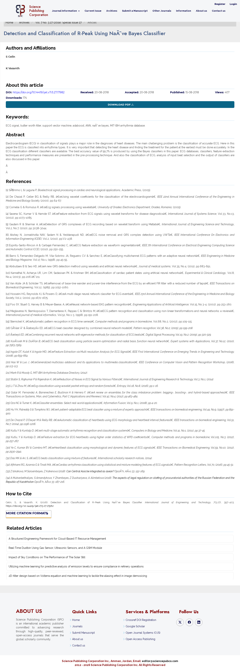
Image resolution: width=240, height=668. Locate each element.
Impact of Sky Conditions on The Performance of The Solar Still (47, 557)
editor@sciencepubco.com (160, 661)
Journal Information (64, 10)
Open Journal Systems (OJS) (143, 632)
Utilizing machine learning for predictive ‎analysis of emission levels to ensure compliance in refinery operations (76, 566)
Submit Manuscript (83, 632)
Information (183, 10)
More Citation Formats (27, 513)
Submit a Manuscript (135, 10)
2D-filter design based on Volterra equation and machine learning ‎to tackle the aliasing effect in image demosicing (78, 575)
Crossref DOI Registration (141, 620)
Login (233, 3)
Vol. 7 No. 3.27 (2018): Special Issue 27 (58, 22)
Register (219, 3)
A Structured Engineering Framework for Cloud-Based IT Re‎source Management (57, 538)
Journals (77, 626)
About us (201, 10)
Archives (111, 10)
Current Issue (93, 10)
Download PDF (119, 104)
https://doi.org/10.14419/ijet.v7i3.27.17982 (38, 92)
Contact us (218, 10)
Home (9, 22)
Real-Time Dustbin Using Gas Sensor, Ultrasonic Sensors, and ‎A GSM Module (55, 547)
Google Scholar (135, 626)
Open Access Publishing (140, 639)
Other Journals (161, 10)
